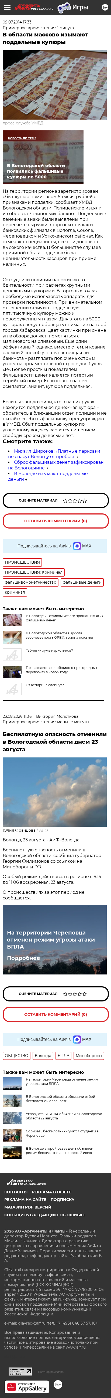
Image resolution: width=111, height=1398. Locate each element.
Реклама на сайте (25, 1199)
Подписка (62, 1199)
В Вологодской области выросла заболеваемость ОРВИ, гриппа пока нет (59, 635)
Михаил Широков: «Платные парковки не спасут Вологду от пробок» (54, 454)
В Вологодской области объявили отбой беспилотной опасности (60, 1099)
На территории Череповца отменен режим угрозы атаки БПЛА (51, 939)
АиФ (43, 830)
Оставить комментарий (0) (55, 521)
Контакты (15, 1192)
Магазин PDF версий (27, 1207)
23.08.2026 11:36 (17, 716)
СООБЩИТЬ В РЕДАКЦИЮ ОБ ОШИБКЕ (44, 1215)
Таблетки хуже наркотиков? (49, 650)
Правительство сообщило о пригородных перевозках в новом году (61, 670)
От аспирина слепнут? (45, 685)
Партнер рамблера (51, 1371)
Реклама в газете (51, 1192)
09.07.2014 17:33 (17, 22)
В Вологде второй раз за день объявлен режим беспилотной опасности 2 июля (59, 1150)
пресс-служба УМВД (23, 123)
